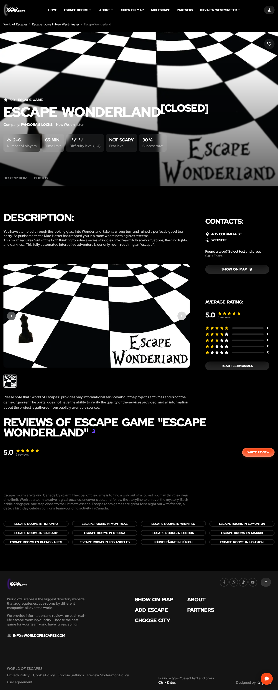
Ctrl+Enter (213, 256)
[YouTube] (252, 582)
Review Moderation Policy (108, 675)
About (104, 10)
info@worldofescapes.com (39, 636)
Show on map (132, 10)
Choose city (152, 620)
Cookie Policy (44, 675)
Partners (185, 10)
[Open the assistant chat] (267, 679)
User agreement (19, 682)
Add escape (160, 10)
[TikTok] (243, 582)
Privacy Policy (18, 675)
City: (218, 10)
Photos (41, 178)
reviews (224, 317)
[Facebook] (224, 582)
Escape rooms (76, 10)
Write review (258, 452)
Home (52, 10)
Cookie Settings (71, 675)
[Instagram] (233, 582)
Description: (15, 178)
